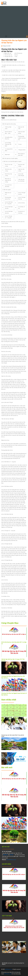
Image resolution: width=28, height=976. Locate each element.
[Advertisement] (14, 20)
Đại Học (12, 854)
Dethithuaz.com (8, 969)
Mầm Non (5, 854)
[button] (6, 36)
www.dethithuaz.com (11, 859)
